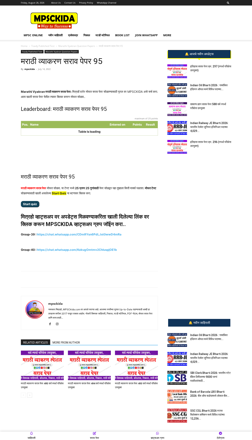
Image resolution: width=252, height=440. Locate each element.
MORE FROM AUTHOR (66, 342)
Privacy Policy (86, 2)
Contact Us (69, 2)
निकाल (86, 35)
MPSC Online (33, 35)
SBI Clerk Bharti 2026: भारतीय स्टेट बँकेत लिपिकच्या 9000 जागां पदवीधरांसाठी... (210, 376)
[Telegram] (58, 78)
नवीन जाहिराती (55, 35)
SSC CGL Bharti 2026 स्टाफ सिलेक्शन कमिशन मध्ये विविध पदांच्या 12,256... (207, 414)
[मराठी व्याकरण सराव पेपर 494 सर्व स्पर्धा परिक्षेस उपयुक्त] (89, 365)
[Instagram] (58, 324)
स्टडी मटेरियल (102, 35)
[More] (85, 78)
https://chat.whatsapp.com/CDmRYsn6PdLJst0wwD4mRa (79, 234)
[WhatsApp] (49, 78)
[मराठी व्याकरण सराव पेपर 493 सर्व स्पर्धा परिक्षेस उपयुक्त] (136, 365)
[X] (76, 78)
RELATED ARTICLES (35, 342)
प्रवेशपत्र (73, 35)
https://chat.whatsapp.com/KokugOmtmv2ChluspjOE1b (77, 250)
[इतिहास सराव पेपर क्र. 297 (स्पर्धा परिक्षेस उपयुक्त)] (177, 71)
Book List (122, 35)
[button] (228, 2)
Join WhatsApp (146, 35)
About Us (56, 2)
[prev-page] (23, 395)
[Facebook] (67, 78)
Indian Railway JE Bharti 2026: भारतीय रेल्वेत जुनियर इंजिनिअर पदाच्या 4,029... (209, 126)
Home (24, 46)
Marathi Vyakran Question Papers (76, 46)
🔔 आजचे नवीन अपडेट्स (199, 54)
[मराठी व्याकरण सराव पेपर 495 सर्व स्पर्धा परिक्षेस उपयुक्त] (42, 365)
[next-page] (29, 395)
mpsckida (29, 69)
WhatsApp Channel (106, 2)
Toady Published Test (43, 46)
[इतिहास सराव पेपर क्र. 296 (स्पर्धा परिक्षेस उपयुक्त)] (177, 147)
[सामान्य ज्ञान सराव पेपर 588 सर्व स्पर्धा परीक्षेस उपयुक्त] (177, 109)
